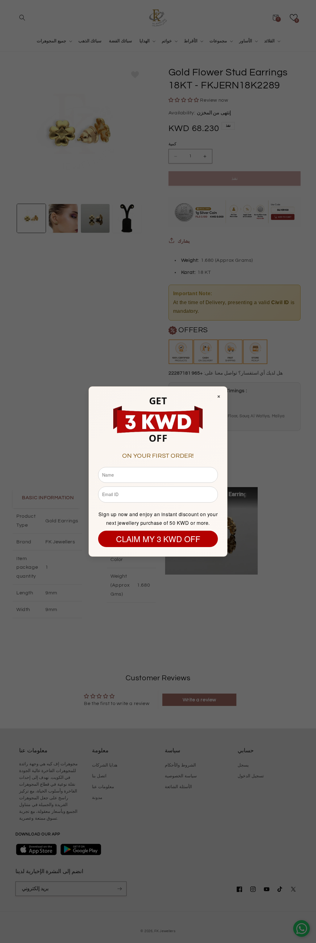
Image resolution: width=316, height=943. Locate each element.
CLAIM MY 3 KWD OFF (158, 538)
